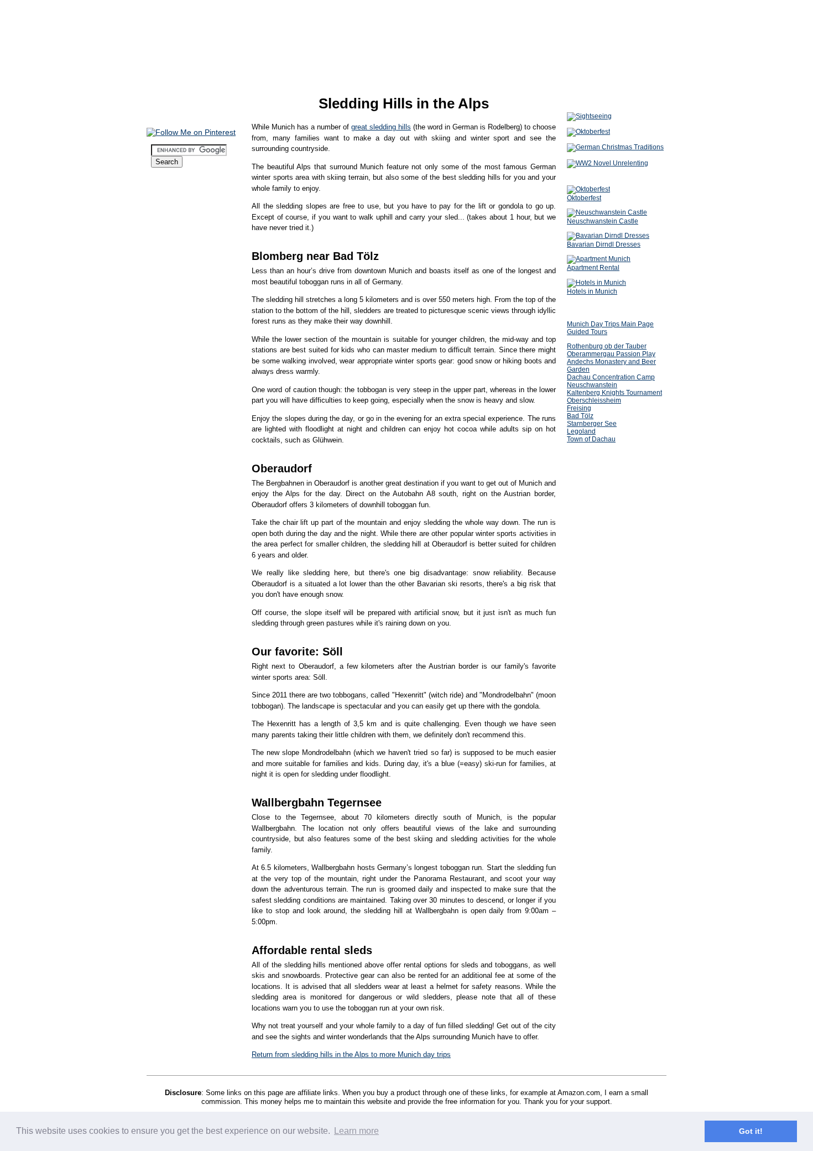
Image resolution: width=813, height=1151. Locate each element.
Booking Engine (185, 255)
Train (168, 316)
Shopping (170, 470)
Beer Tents (177, 206)
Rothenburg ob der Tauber (607, 346)
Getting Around (181, 291)
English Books (183, 487)
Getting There (178, 226)
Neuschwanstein (592, 385)
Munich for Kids (185, 450)
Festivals (175, 442)
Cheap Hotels (182, 263)
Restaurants (175, 335)
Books (164, 506)
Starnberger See (592, 424)
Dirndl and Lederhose (194, 215)
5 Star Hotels (181, 271)
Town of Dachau (591, 439)
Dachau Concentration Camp (611, 377)
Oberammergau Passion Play (611, 354)
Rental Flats (179, 279)
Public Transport (186, 299)
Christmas (171, 186)
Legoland (581, 431)
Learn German (178, 518)
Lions (169, 397)
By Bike (173, 324)
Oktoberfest (174, 198)
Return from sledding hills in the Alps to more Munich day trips (351, 1054)
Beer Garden (180, 352)
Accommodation (183, 246)
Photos (165, 529)
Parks (169, 425)
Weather (167, 541)
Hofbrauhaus (180, 344)
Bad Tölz (580, 416)
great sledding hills (381, 127)
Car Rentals (179, 308)
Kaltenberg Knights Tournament (614, 393)
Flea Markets (181, 495)
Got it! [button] (751, 1131)
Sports (170, 459)
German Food (182, 361)
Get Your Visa (182, 235)
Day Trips (175, 389)
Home (163, 174)
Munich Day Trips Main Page (610, 324)
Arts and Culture (186, 434)
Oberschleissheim (594, 400)
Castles (172, 406)
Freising (579, 408)
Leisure (166, 417)
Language (171, 553)
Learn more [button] (356, 1131)
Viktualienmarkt (185, 479)
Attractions (173, 372)
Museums (176, 381)
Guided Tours (587, 332)
